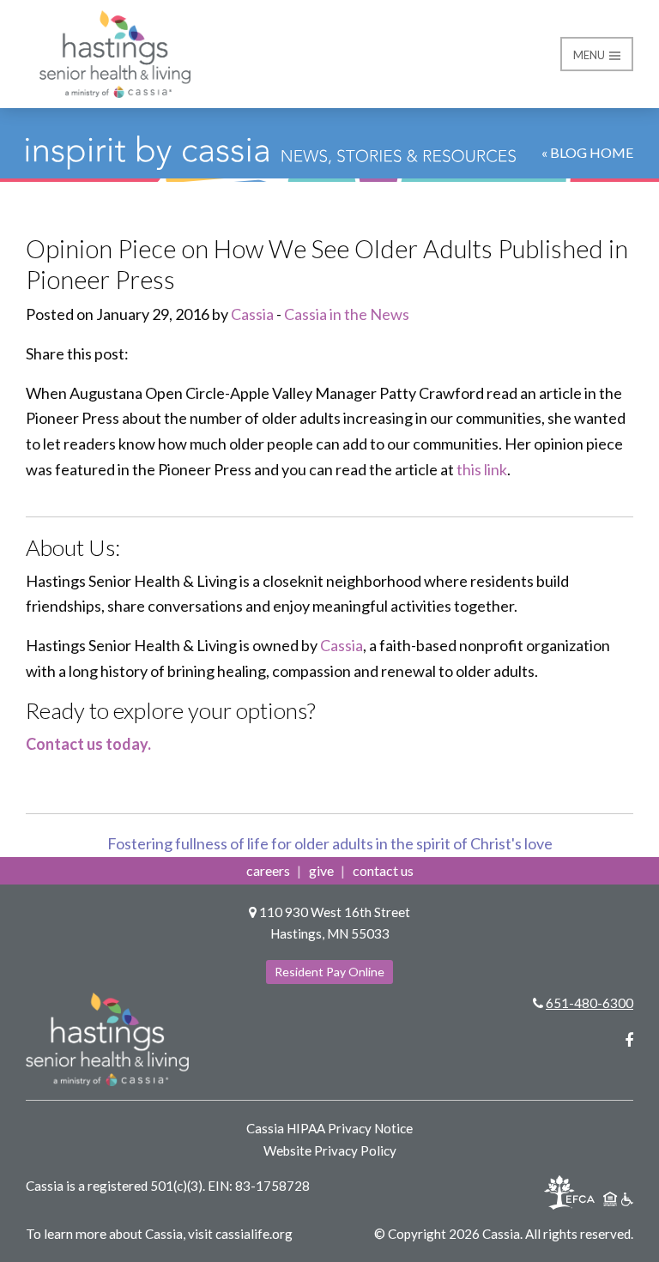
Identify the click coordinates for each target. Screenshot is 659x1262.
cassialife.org (254, 1233)
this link (481, 469)
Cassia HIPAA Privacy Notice (329, 1128)
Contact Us (383, 870)
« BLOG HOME (587, 152)
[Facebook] (629, 1039)
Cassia (252, 314)
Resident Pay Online (329, 971)
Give (321, 870)
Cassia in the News (346, 314)
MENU (590, 55)
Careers (268, 870)
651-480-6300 (589, 1003)
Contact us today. (88, 743)
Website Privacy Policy (329, 1150)
